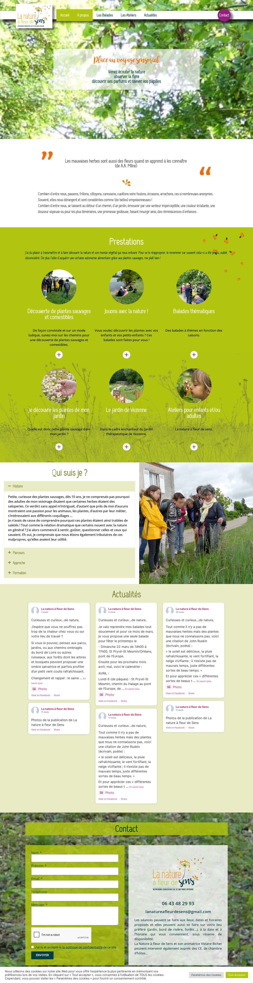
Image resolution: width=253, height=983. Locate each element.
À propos (83, 15)
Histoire (18, 486)
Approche (19, 562)
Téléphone (39, 891)
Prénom (37, 865)
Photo (42, 689)
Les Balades (105, 15)
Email (35, 878)
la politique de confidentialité (82, 947)
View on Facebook (40, 695)
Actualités (150, 15)
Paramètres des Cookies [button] (206, 974)
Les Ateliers (128, 15)
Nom (35, 852)
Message (38, 904)
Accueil (64, 15)
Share (57, 695)
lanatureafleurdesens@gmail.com (178, 911)
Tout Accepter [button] (237, 974)
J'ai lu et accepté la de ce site (75, 947)
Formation (19, 572)
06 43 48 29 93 (178, 903)
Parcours (19, 552)
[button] (69, 486)
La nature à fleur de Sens (57, 608)
